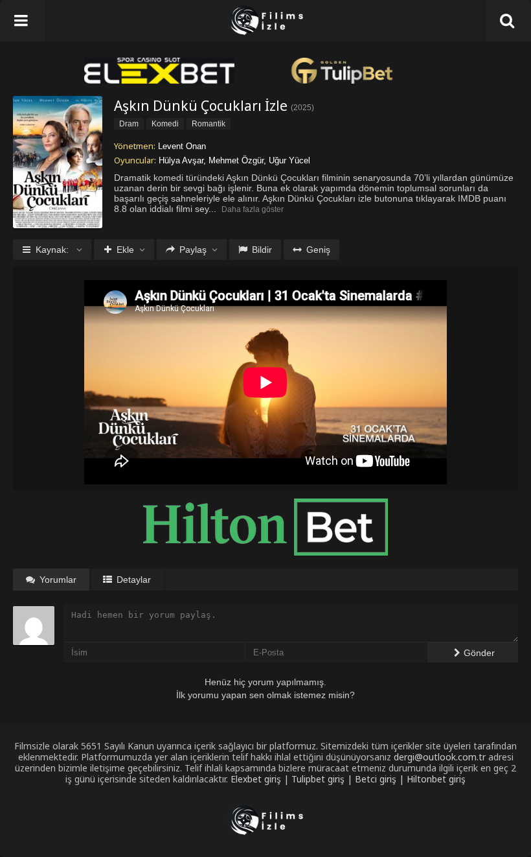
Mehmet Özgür (236, 160)
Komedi (165, 123)
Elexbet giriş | (261, 779)
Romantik (208, 123)
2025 (302, 107)
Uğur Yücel (289, 160)
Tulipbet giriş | (323, 779)
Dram (129, 123)
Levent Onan (182, 146)
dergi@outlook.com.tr (440, 757)
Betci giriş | (381, 779)
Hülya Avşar (181, 160)
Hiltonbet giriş (436, 779)
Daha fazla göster (252, 209)
